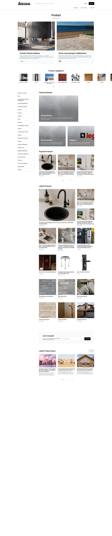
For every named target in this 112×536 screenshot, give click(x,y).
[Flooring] (101, 79)
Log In (85, 3)
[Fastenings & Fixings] (75, 79)
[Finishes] (88, 79)
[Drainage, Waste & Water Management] (49, 79)
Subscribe (85, 7)
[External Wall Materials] (62, 79)
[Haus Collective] (60, 61)
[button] (26, 93)
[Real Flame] (22, 61)
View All (91, 350)
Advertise (92, 7)
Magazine (76, 7)
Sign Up (91, 3)
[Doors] (36, 79)
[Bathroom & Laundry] (23, 79)
